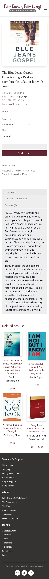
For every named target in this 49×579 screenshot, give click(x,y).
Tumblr (6, 174)
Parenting (8, 547)
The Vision (7, 506)
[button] (45, 8)
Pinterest (31, 171)
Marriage (8, 543)
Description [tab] (10, 192)
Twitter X (19, 171)
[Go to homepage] (22, 8)
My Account (7, 465)
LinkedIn (16, 174)
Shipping (6, 469)
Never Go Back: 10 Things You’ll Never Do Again (12, 428)
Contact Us (7, 514)
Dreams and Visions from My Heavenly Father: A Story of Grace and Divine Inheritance (12, 367)
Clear (4, 130)
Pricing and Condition (11, 473)
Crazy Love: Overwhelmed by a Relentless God (36, 428)
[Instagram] (31, 573)
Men (6, 538)
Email (25, 174)
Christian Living (19, 104)
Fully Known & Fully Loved (14, 498)
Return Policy (8, 477)
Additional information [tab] (16, 198)
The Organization (9, 502)
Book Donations (9, 510)
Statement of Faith (10, 518)
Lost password (8, 486)
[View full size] (6, 25)
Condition (6, 119)
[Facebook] (17, 573)
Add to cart (24, 153)
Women (7, 534)
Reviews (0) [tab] (11, 205)
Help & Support (9, 481)
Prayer (5, 555)
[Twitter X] (24, 573)
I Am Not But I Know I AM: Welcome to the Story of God (37, 368)
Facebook (7, 171)
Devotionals (7, 551)
